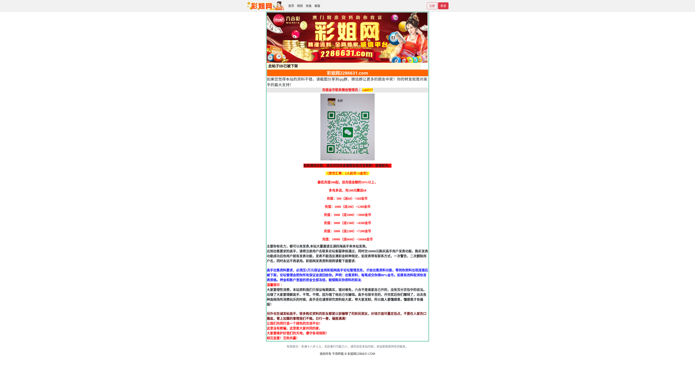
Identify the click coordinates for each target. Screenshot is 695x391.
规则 (300, 6)
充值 (308, 6)
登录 (443, 6)
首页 (291, 6)
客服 (317, 6)
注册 (432, 6)
